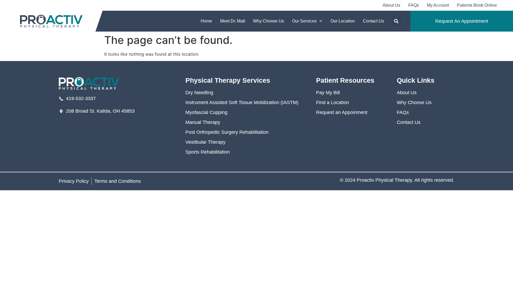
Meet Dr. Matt (232, 21)
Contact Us (373, 21)
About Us (391, 5)
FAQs (413, 5)
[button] (396, 21)
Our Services (304, 21)
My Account (438, 5)
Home (206, 21)
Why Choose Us (268, 21)
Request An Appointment (461, 21)
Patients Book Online (477, 5)
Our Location (343, 21)
